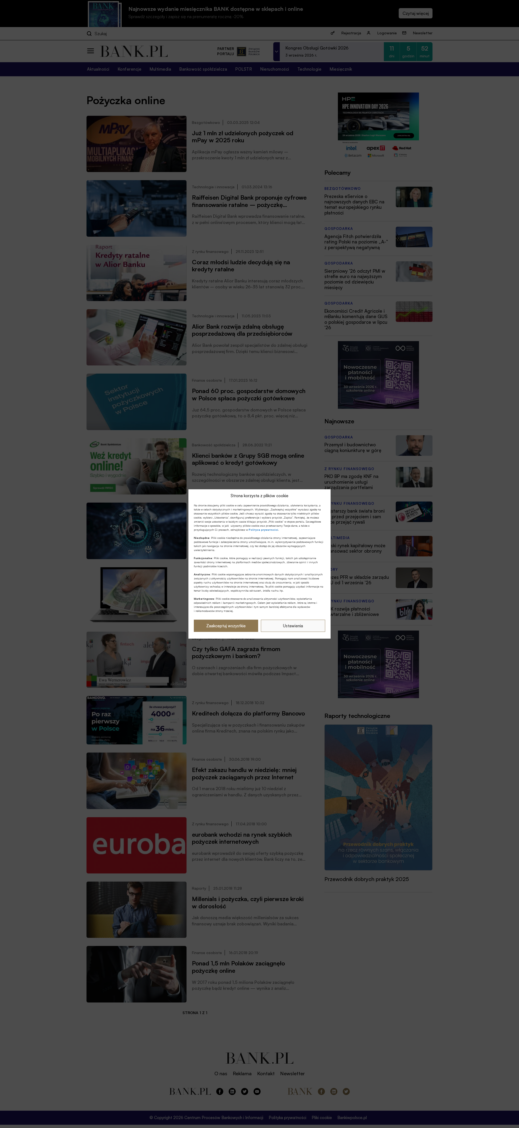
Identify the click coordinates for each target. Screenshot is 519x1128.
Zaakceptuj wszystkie (226, 625)
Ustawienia (293, 625)
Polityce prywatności (263, 529)
